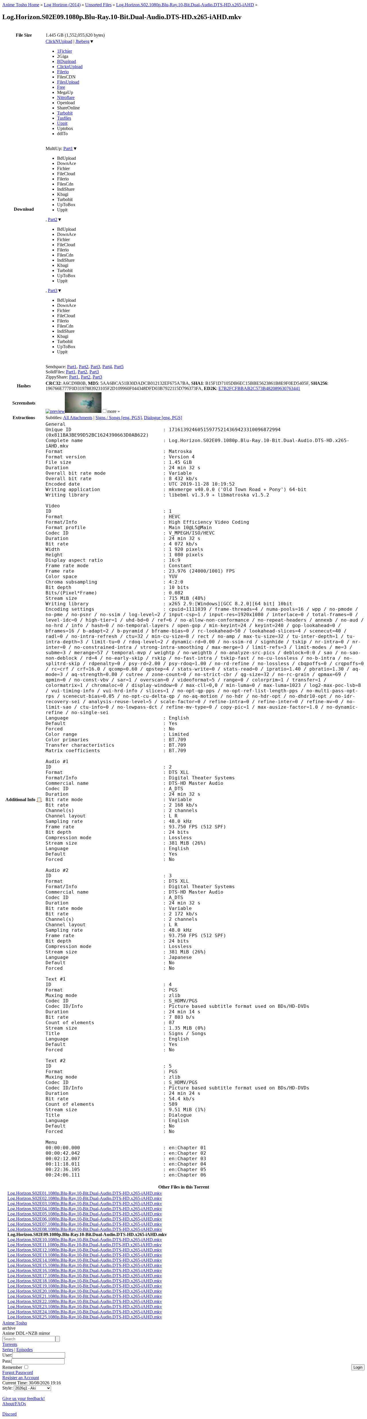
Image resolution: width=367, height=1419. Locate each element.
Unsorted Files (98, 4)
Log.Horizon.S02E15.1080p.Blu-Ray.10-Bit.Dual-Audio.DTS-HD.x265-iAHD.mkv (84, 1265)
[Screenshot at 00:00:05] (55, 411)
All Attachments (77, 417)
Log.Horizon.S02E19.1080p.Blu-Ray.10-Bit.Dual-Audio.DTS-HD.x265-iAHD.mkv (84, 1286)
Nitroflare (66, 97)
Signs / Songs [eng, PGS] (118, 417)
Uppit (62, 123)
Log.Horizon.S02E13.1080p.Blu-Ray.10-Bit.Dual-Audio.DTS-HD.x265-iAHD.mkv (84, 1255)
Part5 (119, 366)
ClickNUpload (59, 41)
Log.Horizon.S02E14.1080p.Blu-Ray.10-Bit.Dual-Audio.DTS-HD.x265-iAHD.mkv (84, 1260)
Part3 (52, 290)
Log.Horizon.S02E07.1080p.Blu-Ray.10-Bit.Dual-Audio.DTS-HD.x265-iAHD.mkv (84, 1224)
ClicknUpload (70, 66)
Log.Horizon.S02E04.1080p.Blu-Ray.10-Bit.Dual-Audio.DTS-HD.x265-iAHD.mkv (84, 1208)
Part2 (52, 219)
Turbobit (65, 113)
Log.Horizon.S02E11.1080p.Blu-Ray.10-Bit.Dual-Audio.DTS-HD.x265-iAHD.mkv (84, 1244)
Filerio (63, 71)
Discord (9, 1414)
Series (7, 1349)
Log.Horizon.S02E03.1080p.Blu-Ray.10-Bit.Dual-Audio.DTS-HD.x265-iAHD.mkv (84, 1203)
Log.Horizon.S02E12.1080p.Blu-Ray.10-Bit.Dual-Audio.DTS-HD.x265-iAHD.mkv (84, 1249)
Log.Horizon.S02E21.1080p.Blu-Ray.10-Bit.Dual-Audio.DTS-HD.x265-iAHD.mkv (84, 1296)
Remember (12, 1367)
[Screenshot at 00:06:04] (83, 411)
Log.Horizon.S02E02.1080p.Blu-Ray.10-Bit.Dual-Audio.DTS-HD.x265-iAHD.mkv (84, 1198)
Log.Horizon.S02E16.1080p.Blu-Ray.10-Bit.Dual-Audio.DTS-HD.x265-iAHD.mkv (84, 1270)
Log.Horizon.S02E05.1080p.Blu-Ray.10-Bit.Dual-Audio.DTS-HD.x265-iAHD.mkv (84, 1213)
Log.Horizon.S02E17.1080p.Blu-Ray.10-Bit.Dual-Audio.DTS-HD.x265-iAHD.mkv (84, 1275)
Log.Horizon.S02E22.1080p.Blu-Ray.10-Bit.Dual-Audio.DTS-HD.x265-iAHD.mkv (84, 1301)
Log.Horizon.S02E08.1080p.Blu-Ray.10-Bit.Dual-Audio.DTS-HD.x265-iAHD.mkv (84, 1229)
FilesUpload (68, 82)
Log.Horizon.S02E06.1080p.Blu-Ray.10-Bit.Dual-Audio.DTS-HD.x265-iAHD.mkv (84, 1219)
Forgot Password (17, 1372)
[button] (104, 411)
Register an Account (20, 1377)
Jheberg (82, 41)
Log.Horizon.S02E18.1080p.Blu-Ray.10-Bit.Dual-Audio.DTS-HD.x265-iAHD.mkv (84, 1280)
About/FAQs (14, 1403)
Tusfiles (64, 118)
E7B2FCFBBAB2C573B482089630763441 (259, 388)
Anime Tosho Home (20, 4)
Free (61, 87)
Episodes (24, 1349)
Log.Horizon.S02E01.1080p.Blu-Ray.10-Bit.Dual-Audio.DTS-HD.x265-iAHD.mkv (84, 1193)
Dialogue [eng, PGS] (163, 417)
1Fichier (64, 51)
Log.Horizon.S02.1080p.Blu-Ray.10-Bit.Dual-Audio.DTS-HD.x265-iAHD (185, 4)
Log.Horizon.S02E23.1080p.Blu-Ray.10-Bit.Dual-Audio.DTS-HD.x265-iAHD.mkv (84, 1306)
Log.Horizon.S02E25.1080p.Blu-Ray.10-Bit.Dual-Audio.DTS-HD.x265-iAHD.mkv (84, 1316)
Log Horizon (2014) (62, 4)
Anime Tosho (14, 1323)
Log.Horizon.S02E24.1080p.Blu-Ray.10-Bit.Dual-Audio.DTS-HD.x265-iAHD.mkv (84, 1311)
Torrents (9, 1344)
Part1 (68, 148)
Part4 (107, 366)
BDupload (66, 61)
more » (113, 411)
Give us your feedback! (23, 1398)
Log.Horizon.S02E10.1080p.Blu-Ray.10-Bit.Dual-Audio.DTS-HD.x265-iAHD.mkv (84, 1239)
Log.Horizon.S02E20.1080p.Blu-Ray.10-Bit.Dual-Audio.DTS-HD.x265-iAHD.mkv (84, 1291)
